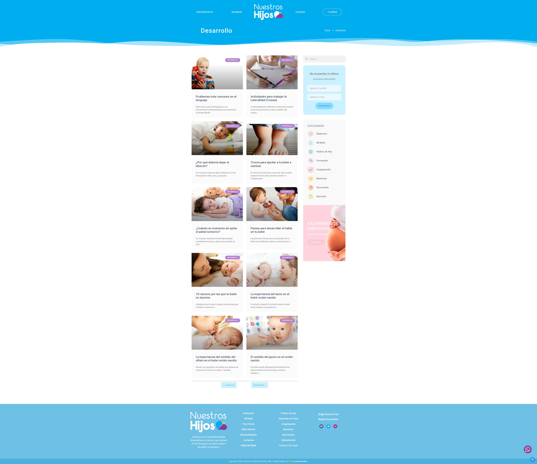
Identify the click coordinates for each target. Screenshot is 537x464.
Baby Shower (248, 429)
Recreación (322, 187)
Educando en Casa (288, 418)
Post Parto (248, 424)
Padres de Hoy (324, 151)
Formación (322, 160)
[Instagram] (335, 426)
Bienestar (321, 178)
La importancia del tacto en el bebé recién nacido (270, 295)
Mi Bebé (320, 142)
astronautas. (301, 461)
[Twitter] (328, 426)
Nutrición (321, 196)
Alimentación (288, 440)
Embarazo (321, 133)
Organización (323, 169)
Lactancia (248, 440)
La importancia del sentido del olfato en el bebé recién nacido (216, 358)
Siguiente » (259, 385)
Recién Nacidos (248, 434)
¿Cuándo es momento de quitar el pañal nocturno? (216, 230)
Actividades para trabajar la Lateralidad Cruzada (269, 98)
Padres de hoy (288, 413)
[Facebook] (321, 426)
